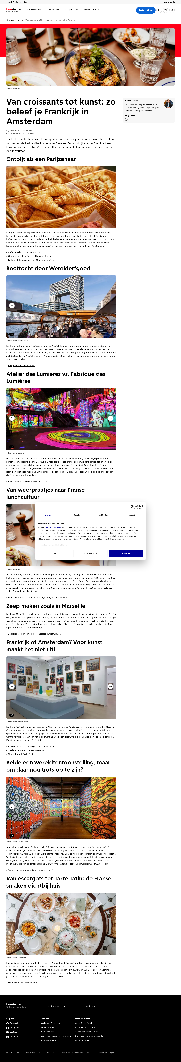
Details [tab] (77, 515)
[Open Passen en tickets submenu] (101, 10)
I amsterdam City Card (85, 1028)
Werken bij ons (47, 1032)
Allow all (126, 553)
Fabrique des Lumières (19, 482)
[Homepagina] (7, 20)
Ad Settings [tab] (104, 515)
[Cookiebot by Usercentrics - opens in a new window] (132, 507)
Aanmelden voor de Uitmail (87, 1032)
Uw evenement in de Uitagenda (89, 1036)
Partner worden (47, 1028)
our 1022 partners (53, 527)
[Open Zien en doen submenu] (61, 10)
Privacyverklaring (50, 1053)
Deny (55, 553)
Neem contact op (48, 1040)
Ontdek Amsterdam (56, 1006)
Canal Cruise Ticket (83, 1023)
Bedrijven (90, 1006)
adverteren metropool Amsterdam (56, 1036)
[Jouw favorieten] (165, 10)
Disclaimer (91, 1053)
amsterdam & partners (50, 1023)
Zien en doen (17, 20)
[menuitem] (35, 10)
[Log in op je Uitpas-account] (159, 10)
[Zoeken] (172, 10)
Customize (89, 553)
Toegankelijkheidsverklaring (72, 1053)
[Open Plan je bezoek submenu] (80, 10)
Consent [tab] (49, 515)
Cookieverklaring (33, 1053)
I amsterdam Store (83, 1040)
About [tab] (132, 515)
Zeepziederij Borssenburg (21, 634)
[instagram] (126, 119)
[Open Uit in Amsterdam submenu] (43, 10)
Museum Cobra (15, 747)
